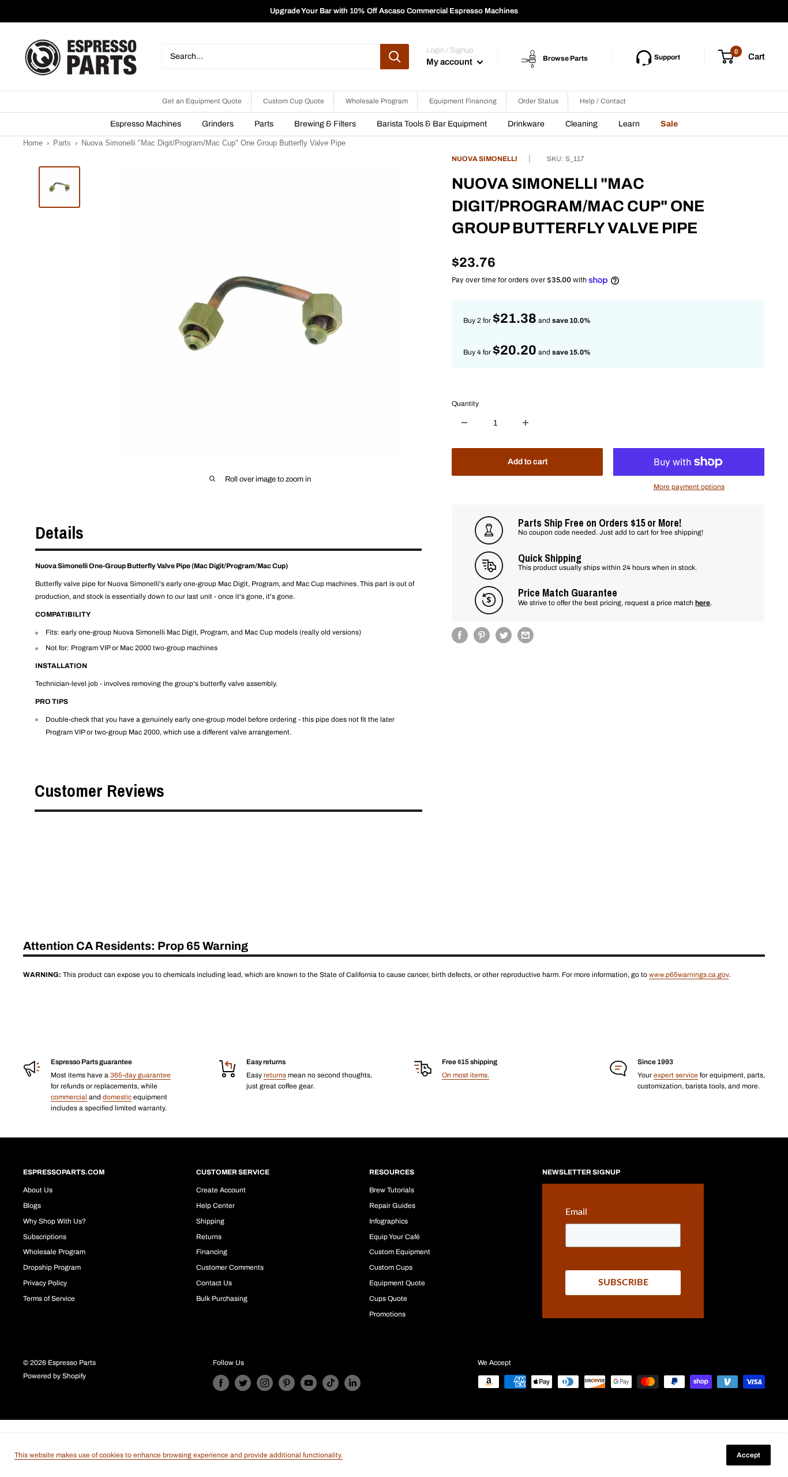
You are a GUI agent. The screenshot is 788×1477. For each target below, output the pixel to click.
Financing (211, 1252)
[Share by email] (525, 635)
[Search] (394, 56)
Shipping (210, 1221)
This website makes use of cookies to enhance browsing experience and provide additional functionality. (178, 1455)
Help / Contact (603, 101)
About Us (37, 1190)
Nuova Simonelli (484, 159)
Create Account (221, 1190)
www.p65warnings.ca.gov (689, 975)
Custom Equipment (399, 1252)
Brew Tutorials (391, 1190)
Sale (669, 124)
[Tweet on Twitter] (504, 635)
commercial (69, 1097)
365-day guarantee (140, 1075)
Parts (263, 124)
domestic (117, 1097)
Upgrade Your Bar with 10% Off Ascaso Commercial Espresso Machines (394, 11)
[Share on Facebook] (460, 635)
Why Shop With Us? (54, 1221)
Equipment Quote (397, 1283)
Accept (748, 1455)
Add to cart (527, 461)
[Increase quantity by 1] (525, 423)
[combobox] (271, 56)
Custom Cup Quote (293, 101)
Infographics (388, 1221)
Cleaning (581, 124)
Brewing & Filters (325, 124)
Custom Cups (390, 1267)
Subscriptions (44, 1237)
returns (275, 1075)
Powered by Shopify (54, 1376)
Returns (209, 1237)
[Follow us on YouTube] (309, 1383)
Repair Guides (392, 1206)
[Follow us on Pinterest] (287, 1383)
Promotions (387, 1314)
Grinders (218, 124)
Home (33, 143)
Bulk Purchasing (221, 1299)
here (702, 603)
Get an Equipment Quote (202, 101)
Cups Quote (388, 1299)
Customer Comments (230, 1267)
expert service (676, 1075)
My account (450, 61)
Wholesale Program (377, 101)
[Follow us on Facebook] (221, 1383)
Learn (629, 124)
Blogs (32, 1206)
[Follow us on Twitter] (243, 1383)
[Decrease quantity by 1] (464, 423)
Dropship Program (52, 1267)
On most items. (465, 1075)
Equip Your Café (394, 1237)
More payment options (689, 487)
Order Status (538, 101)
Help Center (215, 1206)
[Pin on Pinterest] (482, 635)
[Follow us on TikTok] (330, 1383)
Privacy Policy (45, 1283)
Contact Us (214, 1283)
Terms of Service (49, 1299)
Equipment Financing (463, 101)
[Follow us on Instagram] (265, 1383)
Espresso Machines (145, 124)
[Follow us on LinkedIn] (352, 1383)
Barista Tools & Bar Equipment (432, 124)
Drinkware (526, 124)
